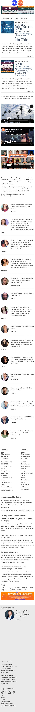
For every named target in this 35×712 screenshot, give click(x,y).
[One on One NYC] (17, 3)
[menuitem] (27, 4)
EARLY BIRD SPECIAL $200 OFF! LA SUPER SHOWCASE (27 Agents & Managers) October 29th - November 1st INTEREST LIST (23, 32)
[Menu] (31, 4)
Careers (3, 700)
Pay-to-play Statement (7, 704)
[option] (17, 616)
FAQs (2, 696)
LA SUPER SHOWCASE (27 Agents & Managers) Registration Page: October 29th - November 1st (23, 70)
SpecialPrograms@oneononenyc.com (16, 587)
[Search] (27, 4)
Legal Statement (5, 702)
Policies (3, 698)
